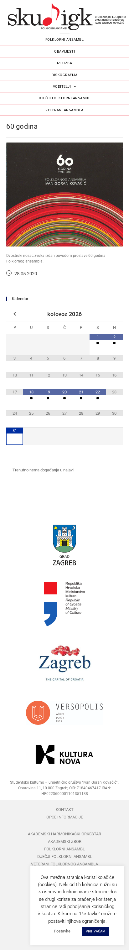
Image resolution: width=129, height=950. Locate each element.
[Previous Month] (14, 314)
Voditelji (62, 87)
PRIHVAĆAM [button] (96, 931)
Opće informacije (64, 817)
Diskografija (64, 75)
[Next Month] (114, 314)
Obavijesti (64, 51)
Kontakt (65, 809)
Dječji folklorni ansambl (64, 98)
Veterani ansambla (64, 110)
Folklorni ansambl (64, 40)
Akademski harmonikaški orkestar (64, 834)
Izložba (64, 63)
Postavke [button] (62, 931)
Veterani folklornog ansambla (64, 864)
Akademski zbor (64, 841)
